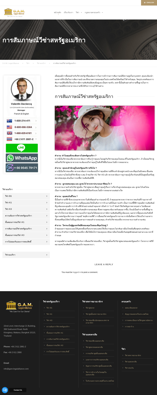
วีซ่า (77, 12)
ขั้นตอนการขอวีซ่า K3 (14, 235)
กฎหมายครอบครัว (92, 12)
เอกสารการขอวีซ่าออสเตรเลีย (97, 360)
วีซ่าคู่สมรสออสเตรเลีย (94, 347)
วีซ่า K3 (8, 209)
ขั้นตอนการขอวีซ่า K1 (14, 222)
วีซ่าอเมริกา (10, 255)
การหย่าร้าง (129, 327)
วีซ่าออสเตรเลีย (131, 362)
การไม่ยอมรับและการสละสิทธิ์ (18, 242)
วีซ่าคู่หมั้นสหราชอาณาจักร (96, 314)
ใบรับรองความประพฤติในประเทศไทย (100, 381)
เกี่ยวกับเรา (68, 12)
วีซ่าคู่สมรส (90, 308)
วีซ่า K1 (8, 203)
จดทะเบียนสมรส (131, 308)
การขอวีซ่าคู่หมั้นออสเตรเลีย (96, 353)
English (150, 2)
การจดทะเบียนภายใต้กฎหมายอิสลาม (139, 320)
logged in (77, 272)
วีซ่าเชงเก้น (129, 368)
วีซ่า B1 (8, 196)
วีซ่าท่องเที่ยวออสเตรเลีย (95, 341)
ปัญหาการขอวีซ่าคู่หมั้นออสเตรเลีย (99, 366)
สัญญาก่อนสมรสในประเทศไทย (136, 314)
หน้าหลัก (57, 12)
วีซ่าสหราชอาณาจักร (133, 355)
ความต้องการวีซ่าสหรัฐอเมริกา (18, 216)
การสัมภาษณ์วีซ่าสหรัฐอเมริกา (18, 229)
